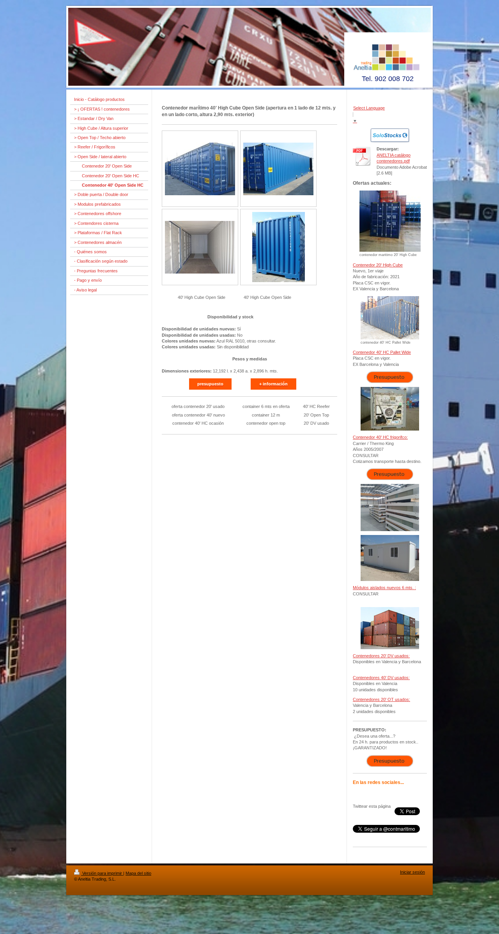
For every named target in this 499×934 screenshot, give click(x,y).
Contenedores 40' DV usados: (381, 677)
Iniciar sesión (412, 872)
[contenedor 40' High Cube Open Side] (200, 169)
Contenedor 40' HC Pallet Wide (382, 352)
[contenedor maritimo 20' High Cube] (390, 221)
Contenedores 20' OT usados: (381, 699)
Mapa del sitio (138, 873)
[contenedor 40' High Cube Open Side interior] (200, 247)
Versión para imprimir (102, 873)
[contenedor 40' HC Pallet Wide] (390, 317)
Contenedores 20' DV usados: (381, 655)
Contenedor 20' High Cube (378, 265)
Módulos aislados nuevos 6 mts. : (384, 587)
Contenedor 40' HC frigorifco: (380, 437)
